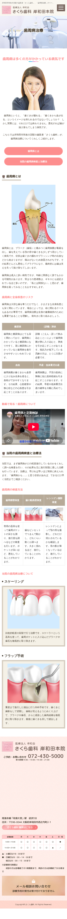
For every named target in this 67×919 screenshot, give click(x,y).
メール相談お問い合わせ (34, 888)
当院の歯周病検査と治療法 (33, 161)
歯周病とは (33, 151)
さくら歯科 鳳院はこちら (20, 827)
